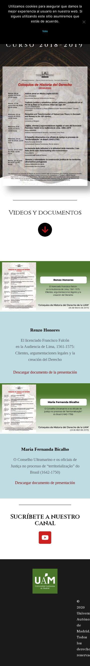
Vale (45, 31)
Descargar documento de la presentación (45, 372)
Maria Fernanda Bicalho (45, 449)
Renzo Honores (45, 330)
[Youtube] (45, 537)
